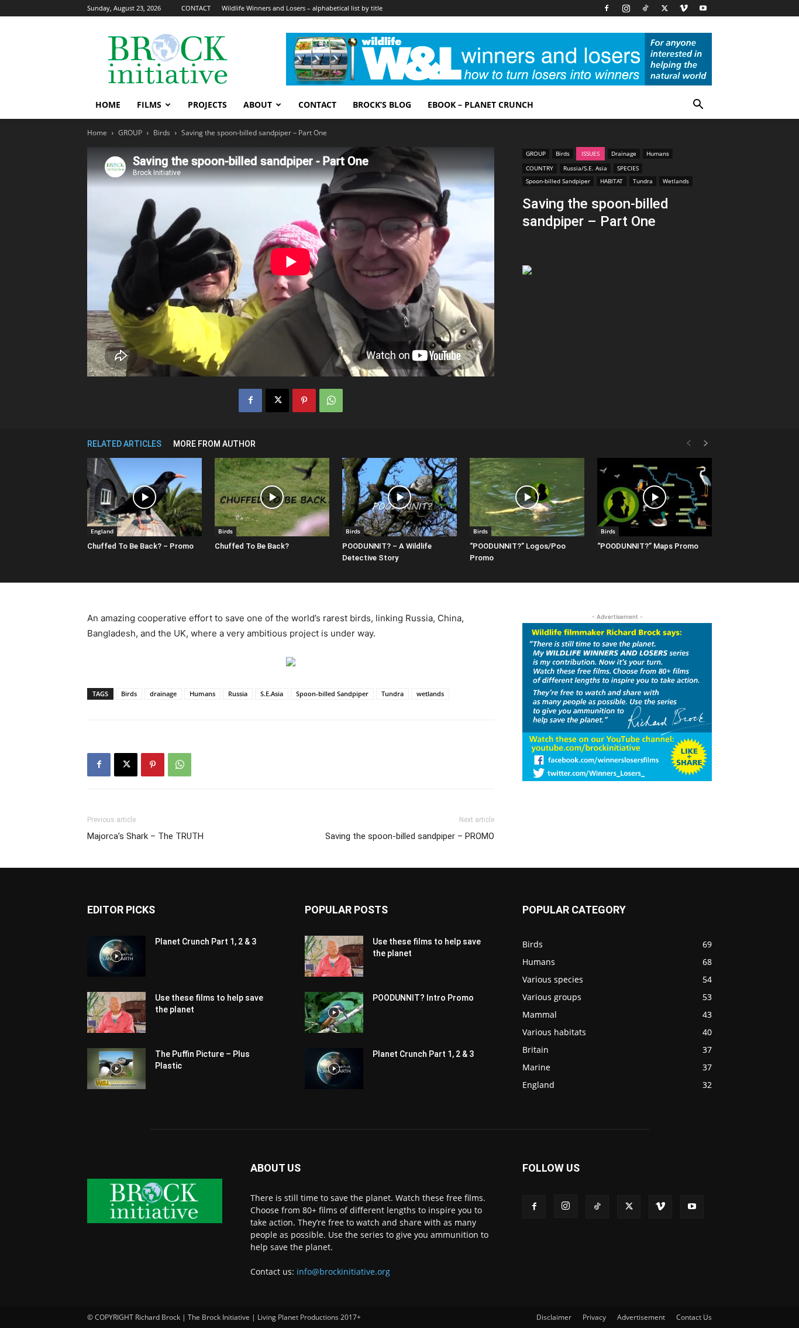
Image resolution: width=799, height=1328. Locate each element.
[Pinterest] (304, 400)
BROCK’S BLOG (382, 104)
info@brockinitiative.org (343, 1271)
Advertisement (641, 1317)
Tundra (643, 181)
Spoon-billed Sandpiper (558, 181)
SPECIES (628, 168)
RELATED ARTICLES (124, 444)
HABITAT (611, 181)
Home (97, 133)
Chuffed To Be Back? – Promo (140, 546)
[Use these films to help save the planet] (116, 1012)
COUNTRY (539, 168)
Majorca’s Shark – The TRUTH (145, 836)
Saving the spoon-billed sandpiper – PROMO (409, 836)
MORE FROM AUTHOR (214, 444)
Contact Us (694, 1317)
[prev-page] (688, 443)
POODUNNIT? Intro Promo (423, 997)
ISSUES (590, 153)
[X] (664, 8)
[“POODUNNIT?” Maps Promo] (654, 497)
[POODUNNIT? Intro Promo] (334, 1012)
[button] (698, 105)
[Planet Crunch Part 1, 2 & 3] (116, 956)
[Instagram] (626, 8)
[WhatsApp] (331, 400)
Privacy (594, 1317)
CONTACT (196, 8)
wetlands (430, 693)
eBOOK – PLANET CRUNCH (480, 104)
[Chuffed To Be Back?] (272, 497)
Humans (657, 153)
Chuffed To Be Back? (252, 546)
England (102, 531)
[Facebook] (606, 8)
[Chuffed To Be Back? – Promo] (144, 497)
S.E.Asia (271, 693)
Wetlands (676, 181)
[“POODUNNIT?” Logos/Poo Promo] (527, 497)
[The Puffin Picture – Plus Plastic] (116, 1068)
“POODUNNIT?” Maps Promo (647, 546)
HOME (107, 104)
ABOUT (257, 104)
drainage (163, 693)
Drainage (623, 153)
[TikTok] (645, 8)
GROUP (130, 133)
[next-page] (706, 443)
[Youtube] (703, 8)
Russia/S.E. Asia (585, 168)
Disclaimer (553, 1317)
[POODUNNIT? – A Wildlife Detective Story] (399, 497)
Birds (161, 133)
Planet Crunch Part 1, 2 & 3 (205, 941)
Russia (237, 693)
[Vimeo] (684, 8)
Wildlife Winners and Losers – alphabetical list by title (302, 8)
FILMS (149, 104)
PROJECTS (207, 104)
